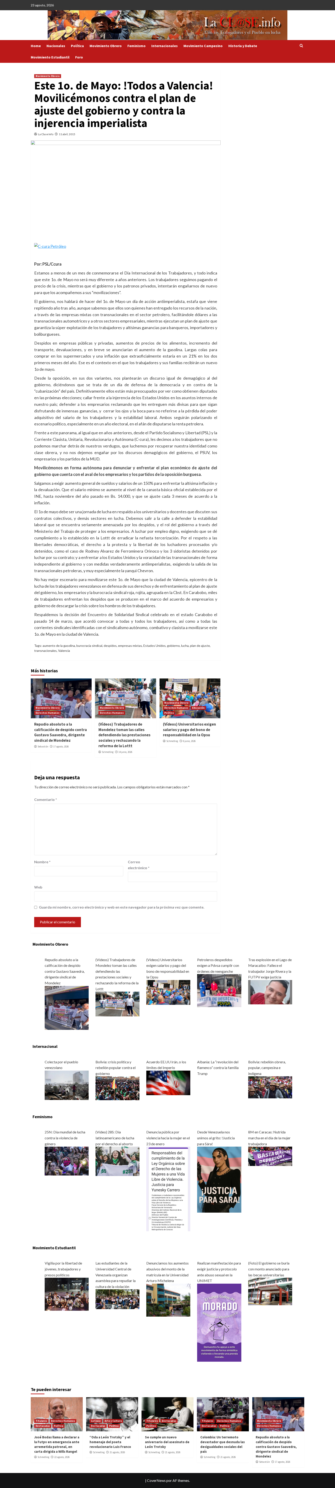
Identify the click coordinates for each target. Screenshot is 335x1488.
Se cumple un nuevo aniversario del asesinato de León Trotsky (167, 1442)
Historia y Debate (242, 45)
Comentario (45, 799)
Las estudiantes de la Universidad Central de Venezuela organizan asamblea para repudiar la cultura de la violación (115, 1274)
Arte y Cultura (113, 1420)
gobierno (173, 646)
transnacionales (45, 651)
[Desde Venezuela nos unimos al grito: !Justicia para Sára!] (219, 1179)
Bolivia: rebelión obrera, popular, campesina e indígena (267, 1068)
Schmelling (107, 752)
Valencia (64, 651)
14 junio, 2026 (125, 752)
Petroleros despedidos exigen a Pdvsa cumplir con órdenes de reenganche (218, 965)
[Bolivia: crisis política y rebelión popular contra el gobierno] (117, 1088)
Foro (79, 57)
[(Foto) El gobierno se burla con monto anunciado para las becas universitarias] (270, 1291)
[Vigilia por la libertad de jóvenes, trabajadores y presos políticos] (67, 1294)
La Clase (96, 1420)
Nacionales (55, 45)
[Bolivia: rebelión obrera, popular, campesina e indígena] (270, 1087)
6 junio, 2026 (189, 741)
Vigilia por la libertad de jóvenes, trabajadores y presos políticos (63, 1269)
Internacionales (164, 45)
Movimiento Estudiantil (50, 57)
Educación (198, 707)
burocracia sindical (89, 646)
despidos (110, 646)
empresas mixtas (130, 646)
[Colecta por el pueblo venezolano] (67, 1084)
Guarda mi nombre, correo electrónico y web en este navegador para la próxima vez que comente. (121, 907)
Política (77, 45)
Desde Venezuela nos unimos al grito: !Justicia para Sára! (216, 1138)
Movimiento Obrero (106, 45)
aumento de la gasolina (59, 646)
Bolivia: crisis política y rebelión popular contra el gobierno (115, 1068)
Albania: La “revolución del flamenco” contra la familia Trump (218, 1068)
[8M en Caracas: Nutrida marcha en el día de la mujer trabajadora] (270, 1156)
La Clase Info (45, 134)
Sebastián (43, 746)
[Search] (301, 46)
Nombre (42, 862)
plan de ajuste (200, 646)
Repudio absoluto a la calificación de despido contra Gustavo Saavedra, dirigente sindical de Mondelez (60, 732)
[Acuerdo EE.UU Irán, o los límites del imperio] (168, 1082)
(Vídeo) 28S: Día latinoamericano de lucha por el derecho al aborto (114, 1138)
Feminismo (136, 45)
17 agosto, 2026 (61, 746)
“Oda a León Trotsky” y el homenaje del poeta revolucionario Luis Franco (110, 1442)
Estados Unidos (154, 646)
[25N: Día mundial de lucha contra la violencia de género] (67, 1160)
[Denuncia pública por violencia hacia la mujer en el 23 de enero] (168, 1188)
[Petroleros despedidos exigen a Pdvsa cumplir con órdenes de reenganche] (219, 990)
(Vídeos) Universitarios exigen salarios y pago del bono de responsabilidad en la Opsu (189, 730)
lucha (185, 646)
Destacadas (43, 1425)
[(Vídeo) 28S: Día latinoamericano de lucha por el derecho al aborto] (117, 1161)
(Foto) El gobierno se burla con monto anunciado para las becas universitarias (268, 1269)
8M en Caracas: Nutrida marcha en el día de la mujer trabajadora (269, 1138)
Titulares (41, 1420)
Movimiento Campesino (203, 45)
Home (36, 45)
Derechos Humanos (47, 712)
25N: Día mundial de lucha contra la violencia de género (65, 1138)
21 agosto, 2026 (117, 1452)
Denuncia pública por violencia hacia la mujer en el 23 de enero (168, 1138)
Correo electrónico (138, 865)
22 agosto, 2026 (62, 1457)
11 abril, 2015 (67, 134)
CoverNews (156, 1480)
